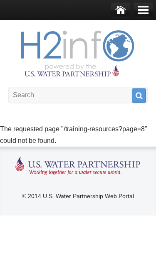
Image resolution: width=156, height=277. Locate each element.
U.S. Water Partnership (78, 166)
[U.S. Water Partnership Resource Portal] (78, 51)
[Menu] (143, 10)
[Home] (120, 10)
